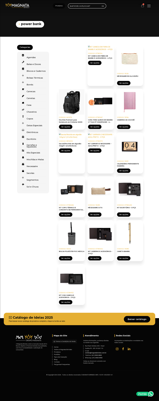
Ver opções (94, 63)
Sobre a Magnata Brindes (63, 349)
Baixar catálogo (137, 319)
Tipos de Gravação (60, 357)
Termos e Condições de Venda (64, 341)
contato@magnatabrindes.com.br (95, 353)
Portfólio (57, 354)
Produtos (59, 6)
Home (56, 347)
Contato (57, 362)
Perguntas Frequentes (62, 364)
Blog (55, 359)
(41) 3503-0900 (97, 358)
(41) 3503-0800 (97, 355)
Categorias (25, 47)
